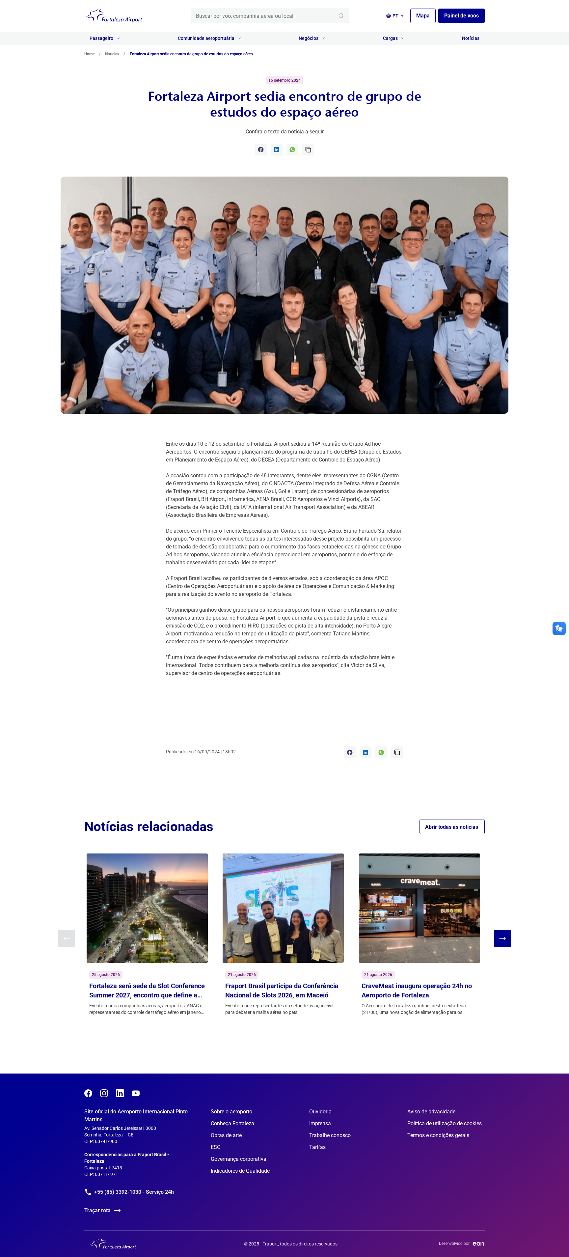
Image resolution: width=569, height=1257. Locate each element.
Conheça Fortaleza (232, 1123)
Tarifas (317, 1147)
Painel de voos (461, 16)
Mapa (423, 16)
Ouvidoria (320, 1111)
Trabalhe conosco (330, 1135)
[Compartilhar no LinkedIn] (277, 149)
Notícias (470, 38)
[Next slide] (502, 938)
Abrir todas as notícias (451, 827)
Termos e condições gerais (438, 1135)
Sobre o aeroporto (231, 1111)
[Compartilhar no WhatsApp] (292, 149)
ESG (216, 1147)
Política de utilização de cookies (444, 1123)
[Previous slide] (66, 938)
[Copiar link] (308, 149)
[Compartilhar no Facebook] (261, 149)
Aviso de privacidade (431, 1111)
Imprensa (320, 1123)
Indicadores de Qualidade (240, 1171)
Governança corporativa (238, 1159)
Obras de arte (226, 1135)
